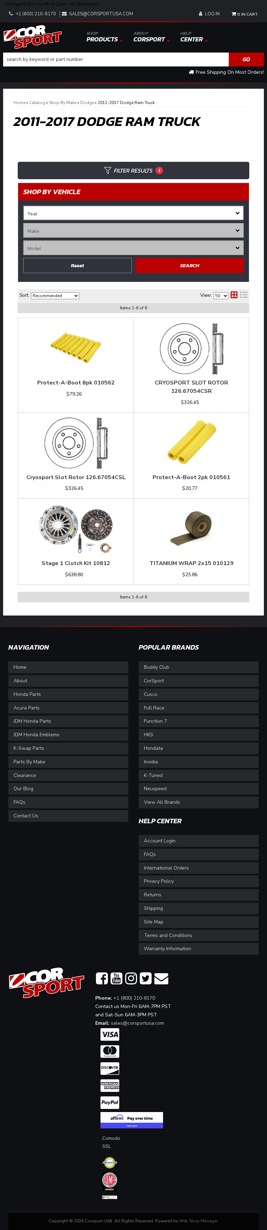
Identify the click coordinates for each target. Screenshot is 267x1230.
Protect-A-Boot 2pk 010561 (191, 477)
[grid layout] (234, 296)
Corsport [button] (149, 37)
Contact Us (26, 815)
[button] (133, 59)
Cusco (150, 694)
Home (20, 667)
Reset (77, 265)
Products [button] (102, 37)
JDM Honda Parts (32, 721)
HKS (148, 734)
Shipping (153, 908)
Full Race (154, 708)
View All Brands (162, 802)
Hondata (153, 748)
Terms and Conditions (168, 935)
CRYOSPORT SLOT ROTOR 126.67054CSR (191, 387)
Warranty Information (167, 948)
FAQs (19, 802)
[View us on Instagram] (131, 979)
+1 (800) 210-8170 (134, 998)
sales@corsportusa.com (101, 14)
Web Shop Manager (198, 1221)
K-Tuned (153, 775)
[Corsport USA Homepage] (32, 36)
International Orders (166, 868)
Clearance (25, 775)
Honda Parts (27, 694)
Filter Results (137, 170)
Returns (152, 894)
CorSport (154, 680)
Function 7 (155, 721)
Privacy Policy (159, 881)
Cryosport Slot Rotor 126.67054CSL (76, 477)
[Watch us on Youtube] (116, 979)
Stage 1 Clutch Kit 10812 (76, 563)
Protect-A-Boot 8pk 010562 (76, 383)
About (20, 680)
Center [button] (191, 37)
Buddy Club (156, 667)
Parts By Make (29, 762)
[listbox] (133, 213)
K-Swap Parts (29, 748)
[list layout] (244, 296)
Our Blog (23, 788)
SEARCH (189, 265)
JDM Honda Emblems (36, 734)
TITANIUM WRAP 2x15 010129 (191, 563)
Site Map (153, 922)
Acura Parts (27, 708)
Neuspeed (155, 788)
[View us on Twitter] (146, 979)
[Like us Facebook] (102, 979)
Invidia (151, 762)
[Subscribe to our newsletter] (161, 979)
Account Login (160, 841)
